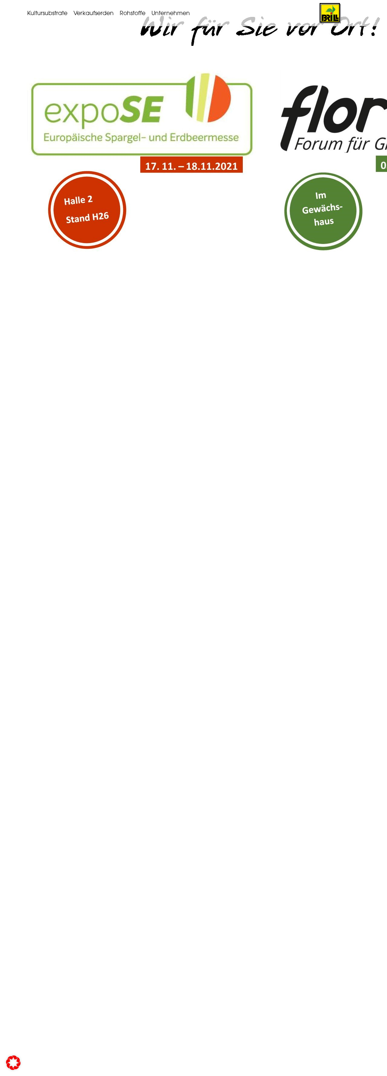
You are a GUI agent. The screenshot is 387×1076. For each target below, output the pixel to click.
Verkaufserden (93, 12)
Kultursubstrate (47, 12)
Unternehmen (170, 12)
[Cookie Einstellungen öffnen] (13, 1068)
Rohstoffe (132, 12)
